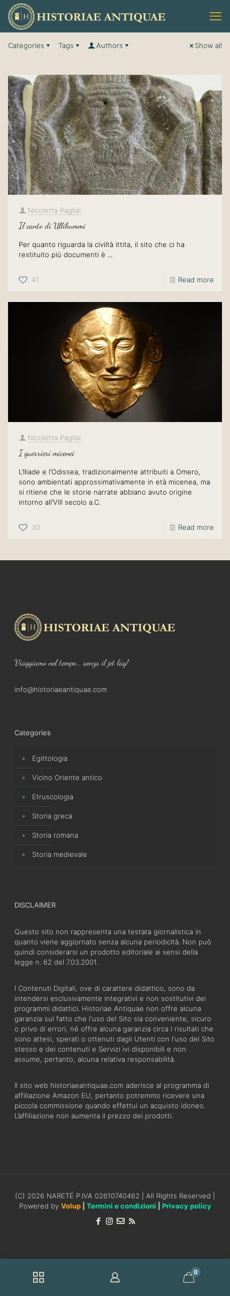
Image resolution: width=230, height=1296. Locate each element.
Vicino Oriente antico (67, 777)
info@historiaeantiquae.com (60, 689)
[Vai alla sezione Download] (38, 1277)
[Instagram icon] (109, 1221)
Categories (26, 45)
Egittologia (49, 758)
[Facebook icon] (98, 1221)
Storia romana (55, 835)
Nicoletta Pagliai (54, 210)
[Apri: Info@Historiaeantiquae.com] (121, 1221)
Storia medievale (59, 854)
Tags (66, 45)
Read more (196, 279)
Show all (208, 45)
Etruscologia (52, 796)
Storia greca (52, 816)
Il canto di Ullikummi (52, 225)
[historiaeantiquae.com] (86, 16)
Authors (109, 45)
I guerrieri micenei (46, 453)
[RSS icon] (132, 1221)
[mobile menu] (215, 16)
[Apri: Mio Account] (114, 1277)
